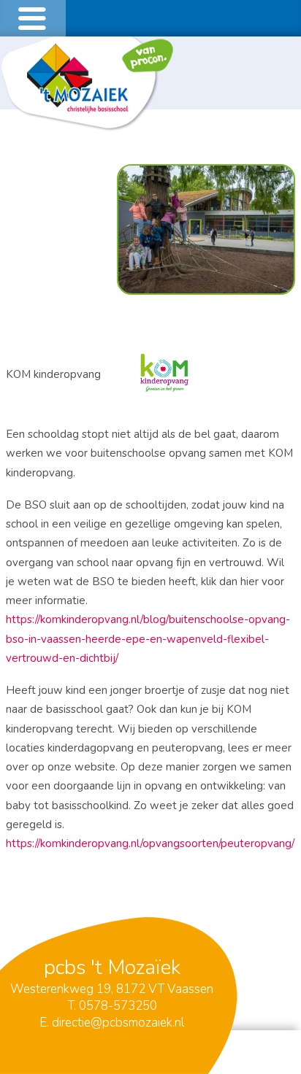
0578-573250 (118, 1005)
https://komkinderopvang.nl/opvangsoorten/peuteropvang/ (150, 843)
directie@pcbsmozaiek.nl (118, 1022)
